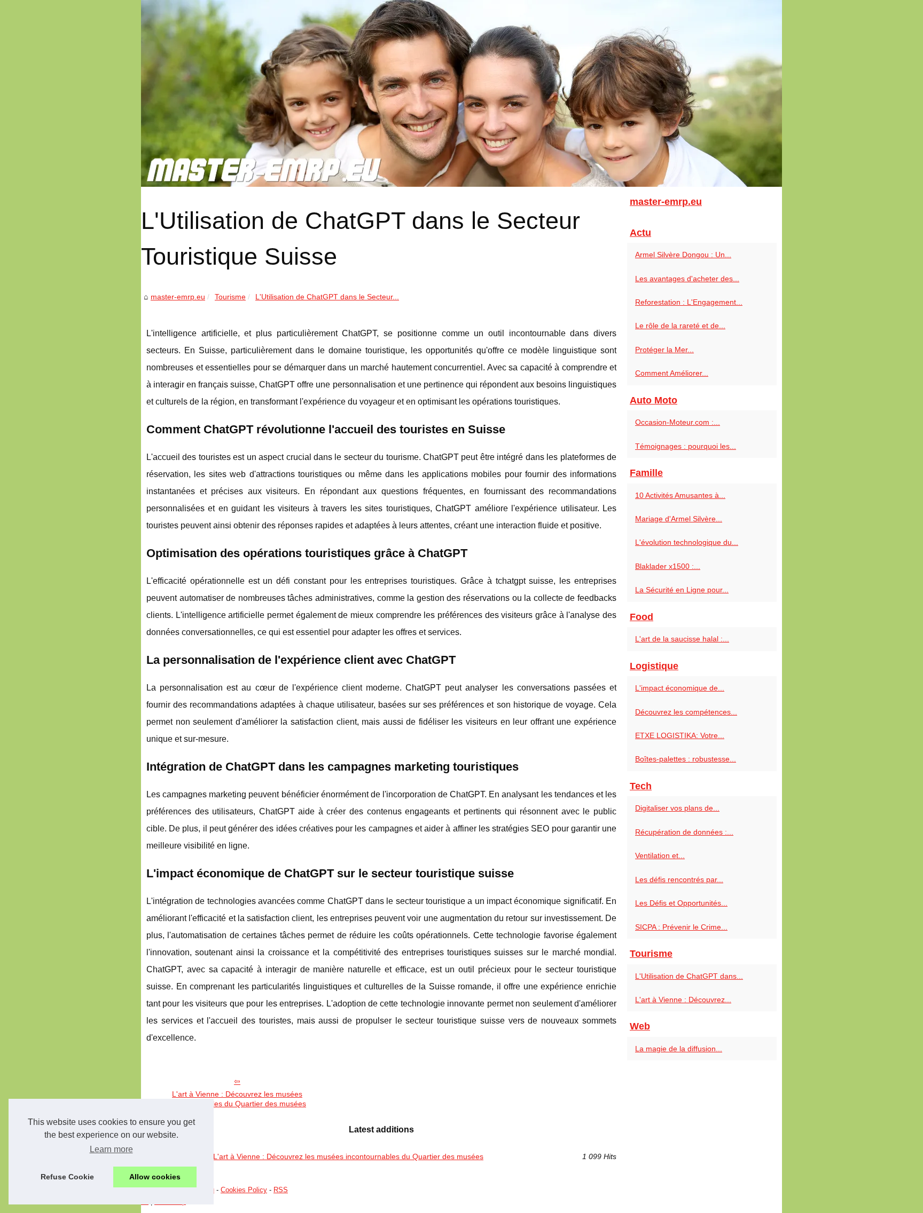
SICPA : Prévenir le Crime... (681, 927)
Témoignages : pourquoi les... (685, 446)
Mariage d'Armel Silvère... (678, 518)
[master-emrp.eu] (461, 93)
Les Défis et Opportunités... (681, 903)
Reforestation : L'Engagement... (688, 302)
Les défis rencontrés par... (679, 879)
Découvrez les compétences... (686, 712)
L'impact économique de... (679, 688)
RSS (280, 1190)
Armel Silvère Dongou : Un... (683, 254)
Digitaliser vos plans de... (677, 808)
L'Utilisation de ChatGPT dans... (689, 976)
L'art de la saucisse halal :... (682, 639)
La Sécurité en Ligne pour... (682, 589)
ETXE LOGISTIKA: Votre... (679, 735)
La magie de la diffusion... (678, 1048)
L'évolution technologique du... (686, 542)
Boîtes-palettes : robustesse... (685, 759)
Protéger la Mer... (664, 349)
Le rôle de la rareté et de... (680, 325)
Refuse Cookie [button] (67, 1176)
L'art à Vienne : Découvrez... (683, 999)
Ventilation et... (660, 855)
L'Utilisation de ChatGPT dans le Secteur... (327, 296)
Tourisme (230, 296)
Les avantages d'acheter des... (687, 278)
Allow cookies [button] (155, 1176)
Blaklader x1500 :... (667, 566)
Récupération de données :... (684, 832)
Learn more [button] (111, 1149)
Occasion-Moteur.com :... (677, 422)
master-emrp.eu (178, 296)
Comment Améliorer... (671, 373)
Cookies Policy (244, 1190)
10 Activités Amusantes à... (680, 495)
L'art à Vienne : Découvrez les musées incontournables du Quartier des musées (237, 1099)
